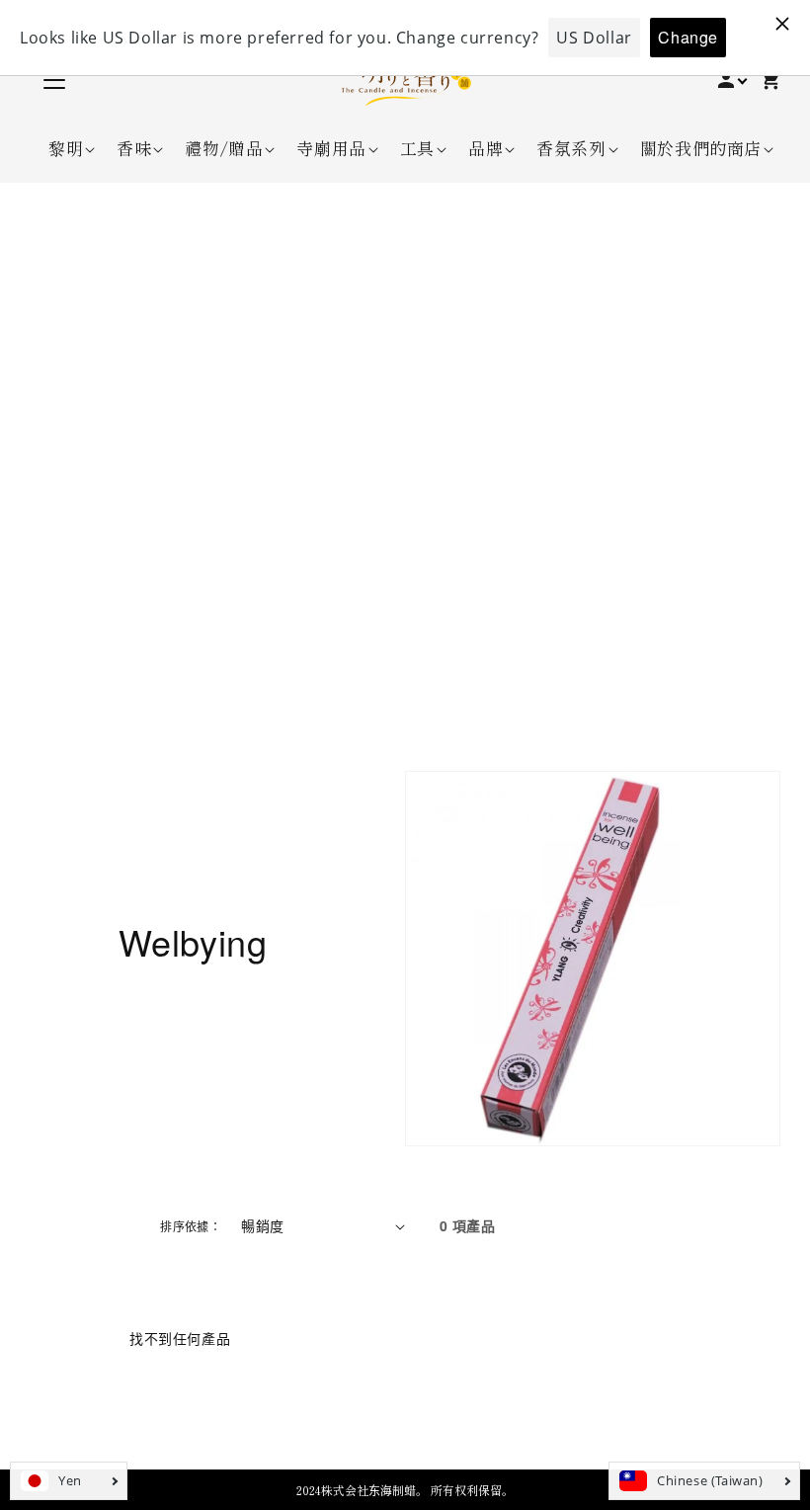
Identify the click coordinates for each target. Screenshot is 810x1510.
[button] (66, 148)
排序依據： (190, 1225)
